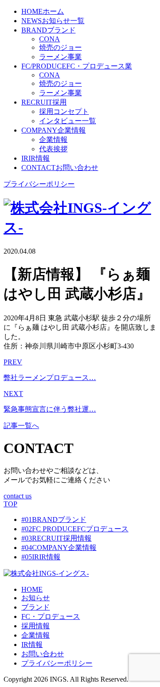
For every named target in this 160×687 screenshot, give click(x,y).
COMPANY (58, 547)
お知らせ (35, 598)
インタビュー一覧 (67, 121)
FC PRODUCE (74, 529)
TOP (10, 504)
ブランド (35, 607)
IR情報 (32, 644)
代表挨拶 (53, 149)
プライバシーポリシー (39, 184)
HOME (32, 589)
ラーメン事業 (60, 57)
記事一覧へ (21, 425)
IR (40, 557)
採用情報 (35, 626)
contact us (18, 496)
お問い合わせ (42, 654)
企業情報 (53, 139)
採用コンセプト (64, 111)
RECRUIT (56, 538)
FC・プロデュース (50, 616)
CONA (49, 39)
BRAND (53, 519)
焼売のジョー (60, 47)
